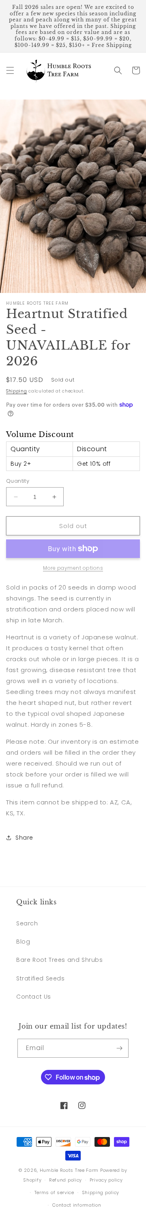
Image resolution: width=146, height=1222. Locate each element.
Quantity (17, 481)
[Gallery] (73, 196)
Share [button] (24, 838)
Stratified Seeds (40, 978)
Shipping (16, 391)
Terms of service (54, 1192)
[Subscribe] (119, 1048)
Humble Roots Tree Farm (69, 1170)
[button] (10, 70)
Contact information (76, 1205)
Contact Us (33, 997)
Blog (23, 942)
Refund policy (65, 1180)
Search (27, 923)
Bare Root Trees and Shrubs (59, 960)
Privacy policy (106, 1180)
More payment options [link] (73, 567)
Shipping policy (101, 1192)
